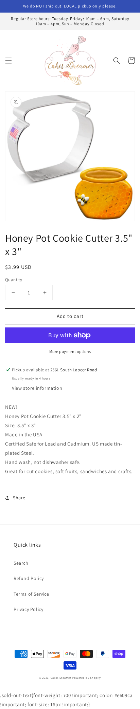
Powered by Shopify (86, 677)
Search (21, 563)
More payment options (70, 351)
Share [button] (19, 498)
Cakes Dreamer (61, 677)
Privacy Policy (28, 609)
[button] (8, 60)
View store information (37, 388)
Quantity (13, 280)
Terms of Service (31, 594)
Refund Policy (29, 578)
